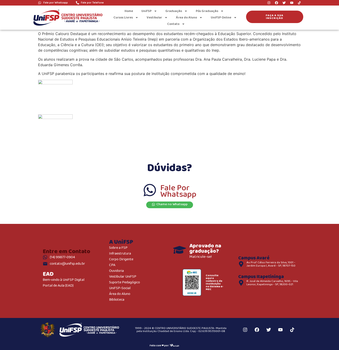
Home (129, 11)
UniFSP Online (221, 17)
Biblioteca (116, 300)
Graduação (173, 11)
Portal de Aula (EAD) (58, 286)
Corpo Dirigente (121, 259)
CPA (112, 265)
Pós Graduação (207, 11)
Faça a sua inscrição (274, 16)
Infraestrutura (120, 254)
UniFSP (146, 11)
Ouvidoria (116, 271)
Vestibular (154, 17)
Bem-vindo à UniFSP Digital (63, 280)
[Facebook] (276, 2)
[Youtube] (291, 2)
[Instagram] (269, 2)
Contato (173, 24)
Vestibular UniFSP (122, 277)
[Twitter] (284, 2)
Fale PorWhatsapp (178, 191)
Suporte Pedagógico (124, 282)
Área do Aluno (186, 17)
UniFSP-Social (120, 288)
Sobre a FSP (118, 248)
